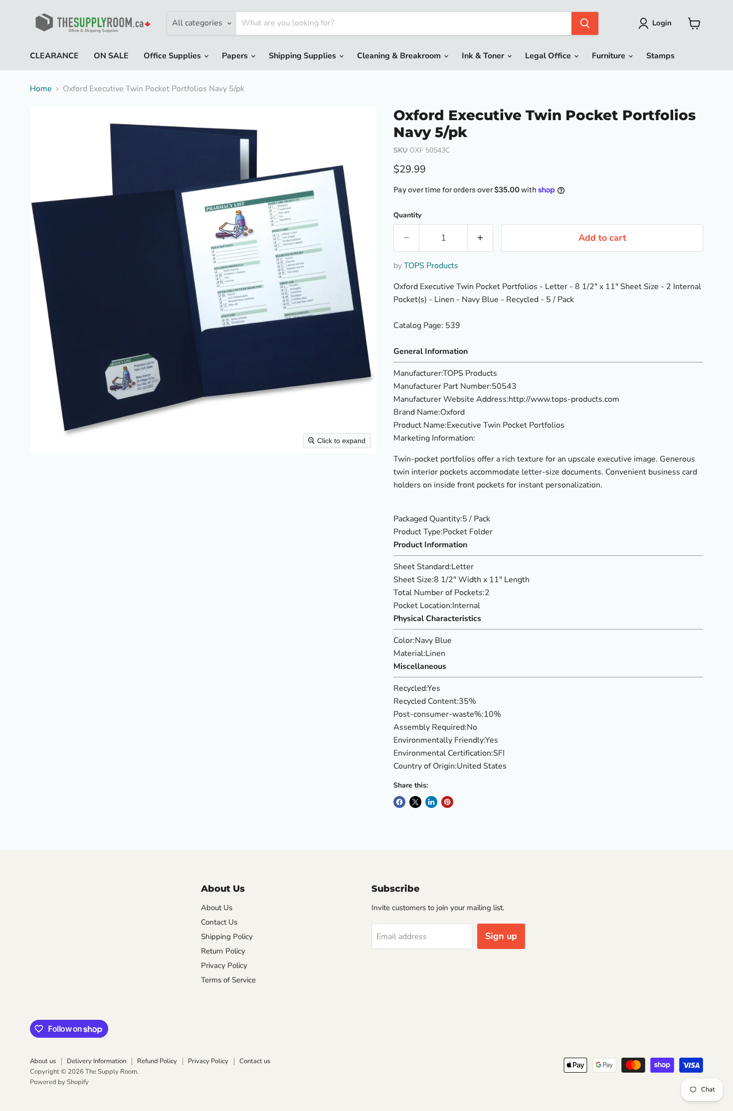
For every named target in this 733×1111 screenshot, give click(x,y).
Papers (236, 55)
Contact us (254, 1061)
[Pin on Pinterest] (447, 802)
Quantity (407, 215)
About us (43, 1061)
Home (41, 88)
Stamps (660, 55)
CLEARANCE (54, 55)
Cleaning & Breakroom (400, 55)
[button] (657, 23)
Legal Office (549, 55)
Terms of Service (228, 980)
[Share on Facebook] (399, 802)
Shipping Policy (227, 937)
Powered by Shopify (59, 1082)
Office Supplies (173, 55)
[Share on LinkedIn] (431, 802)
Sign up (501, 936)
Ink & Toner (484, 55)
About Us (216, 908)
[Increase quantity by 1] (480, 238)
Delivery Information (96, 1061)
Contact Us (219, 922)
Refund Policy (157, 1061)
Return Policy (223, 951)
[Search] (584, 23)
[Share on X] (415, 802)
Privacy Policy (224, 965)
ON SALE (111, 55)
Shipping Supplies (303, 55)
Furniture (609, 55)
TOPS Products (431, 265)
